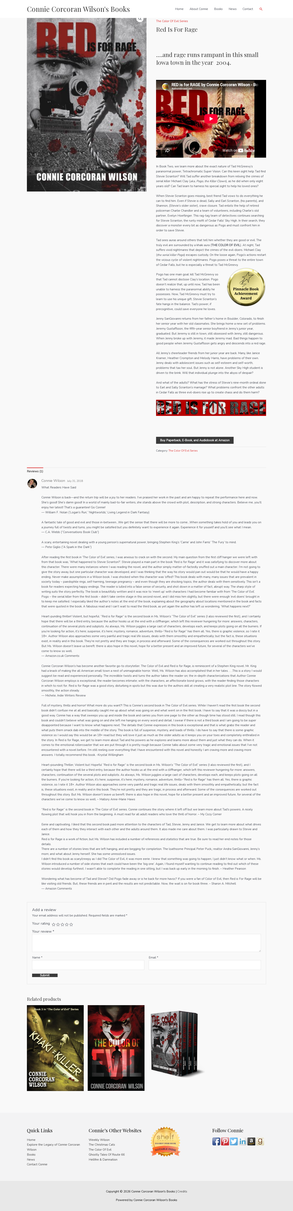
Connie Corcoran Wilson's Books (78, 9)
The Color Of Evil (100, 1150)
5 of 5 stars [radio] (71, 924)
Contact (248, 9)
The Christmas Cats (102, 1145)
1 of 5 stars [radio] (53, 924)
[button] (261, 9)
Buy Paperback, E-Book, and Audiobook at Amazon (195, 440)
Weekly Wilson (99, 1140)
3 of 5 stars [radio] (62, 924)
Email (153, 958)
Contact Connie (37, 1164)
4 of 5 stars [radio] (67, 924)
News (233, 9)
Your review (43, 931)
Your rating (41, 923)
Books (218, 9)
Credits (182, 1191)
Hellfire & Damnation (103, 1160)
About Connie (199, 9)
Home (179, 9)
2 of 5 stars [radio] (58, 924)
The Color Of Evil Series (172, 21)
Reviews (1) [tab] (35, 471)
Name (37, 958)
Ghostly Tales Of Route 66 (107, 1155)
